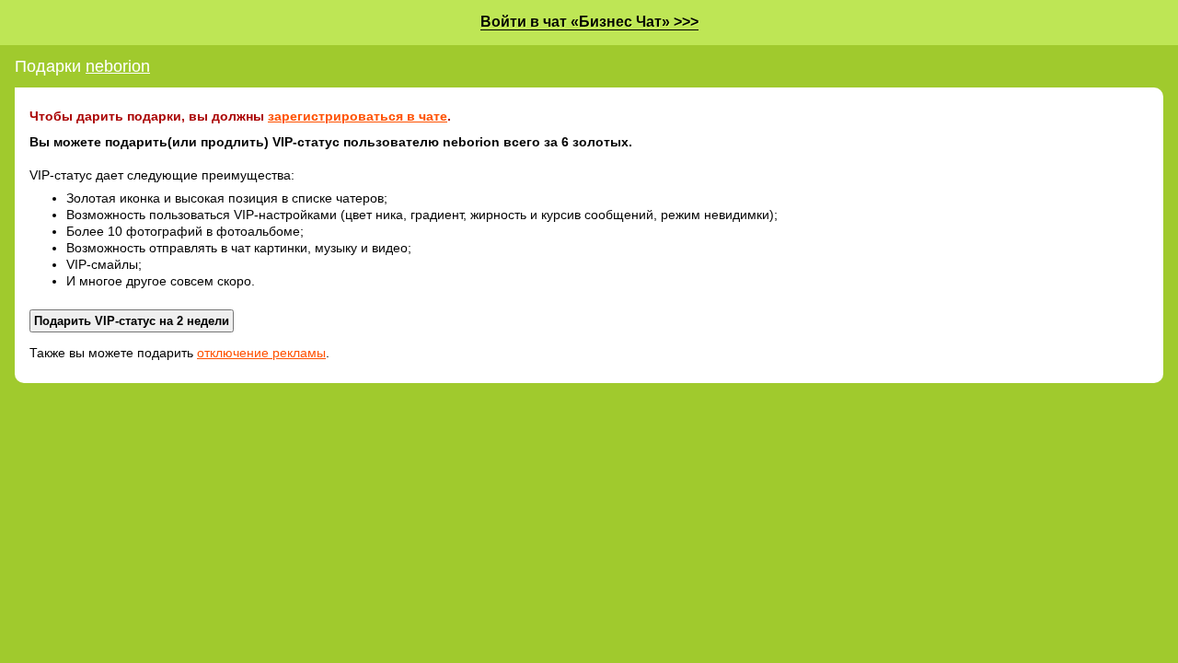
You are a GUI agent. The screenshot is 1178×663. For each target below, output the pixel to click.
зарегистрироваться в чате (357, 116)
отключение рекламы (261, 352)
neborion (118, 66)
